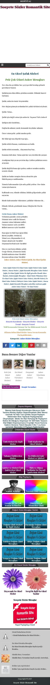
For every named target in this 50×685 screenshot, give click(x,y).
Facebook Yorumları (11, 387)
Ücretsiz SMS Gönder (36, 491)
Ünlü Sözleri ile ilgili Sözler (13, 442)
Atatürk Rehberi (13, 491)
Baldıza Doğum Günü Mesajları (13, 542)
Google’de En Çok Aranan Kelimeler (13, 504)
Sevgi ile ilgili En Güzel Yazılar (36, 592)
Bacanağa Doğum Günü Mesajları (36, 525)
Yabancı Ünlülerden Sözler (13, 457)
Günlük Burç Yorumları (21, 655)
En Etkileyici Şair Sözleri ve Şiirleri (36, 457)
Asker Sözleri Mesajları (30, 339)
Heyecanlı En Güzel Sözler (13, 592)
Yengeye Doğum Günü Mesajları (13, 559)
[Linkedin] (18, 345)
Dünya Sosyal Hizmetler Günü (36, 504)
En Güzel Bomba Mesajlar (22, 643)
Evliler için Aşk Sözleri (21, 666)
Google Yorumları (29, 387)
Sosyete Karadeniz (14, 322)
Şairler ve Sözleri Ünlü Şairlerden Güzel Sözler (12, 470)
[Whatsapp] (25, 345)
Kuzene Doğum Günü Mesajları (36, 559)
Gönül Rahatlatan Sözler (21, 632)
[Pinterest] (31, 345)
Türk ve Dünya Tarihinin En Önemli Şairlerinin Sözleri (36, 470)
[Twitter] (12, 345)
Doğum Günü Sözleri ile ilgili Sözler (13, 525)
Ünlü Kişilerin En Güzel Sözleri (36, 442)
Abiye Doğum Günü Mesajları (36, 542)
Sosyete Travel (28, 324)
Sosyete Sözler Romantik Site (25, 7)
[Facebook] (6, 345)
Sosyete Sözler (29, 322)
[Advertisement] (25, 36)
